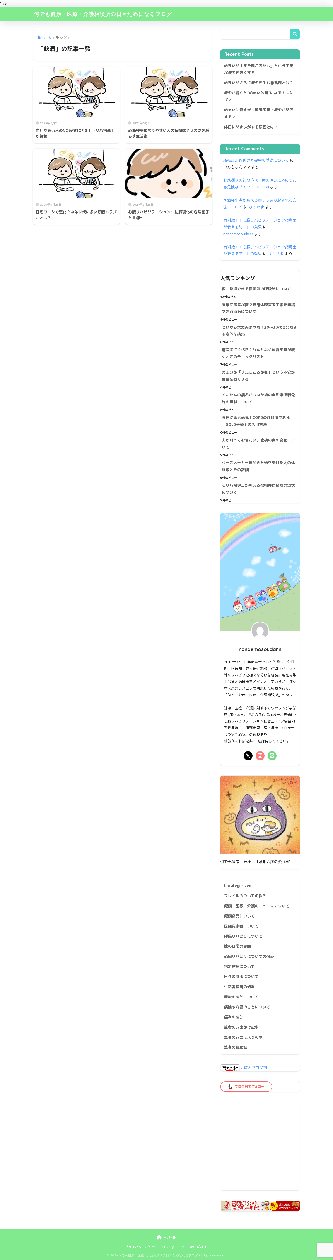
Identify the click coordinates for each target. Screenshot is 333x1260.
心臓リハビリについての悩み (249, 956)
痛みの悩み (233, 1016)
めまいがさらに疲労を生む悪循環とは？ (258, 82)
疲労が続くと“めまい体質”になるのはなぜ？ (258, 96)
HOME (169, 1237)
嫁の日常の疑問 (237, 946)
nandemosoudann (238, 233)
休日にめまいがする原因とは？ (251, 127)
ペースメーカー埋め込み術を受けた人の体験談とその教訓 (258, 466)
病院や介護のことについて (247, 1007)
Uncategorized (237, 885)
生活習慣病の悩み (239, 986)
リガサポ (275, 253)
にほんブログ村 (253, 1067)
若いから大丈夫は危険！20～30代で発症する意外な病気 (259, 331)
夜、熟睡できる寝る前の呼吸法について (256, 288)
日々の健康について (241, 976)
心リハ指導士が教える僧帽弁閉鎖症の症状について (258, 489)
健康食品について (239, 915)
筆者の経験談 (235, 1047)
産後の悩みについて (241, 996)
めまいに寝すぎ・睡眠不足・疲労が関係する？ (258, 113)
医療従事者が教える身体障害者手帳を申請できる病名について (258, 308)
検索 (295, 34)
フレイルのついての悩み (245, 895)
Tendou (262, 186)
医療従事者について (241, 926)
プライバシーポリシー (142, 1246)
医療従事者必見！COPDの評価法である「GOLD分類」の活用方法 (256, 421)
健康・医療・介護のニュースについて (257, 905)
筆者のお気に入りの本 (243, 1037)
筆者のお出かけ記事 (241, 1027)
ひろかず (256, 207)
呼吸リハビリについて (243, 936)
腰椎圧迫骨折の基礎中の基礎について (256, 160)
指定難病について (239, 966)
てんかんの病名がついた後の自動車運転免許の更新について (258, 398)
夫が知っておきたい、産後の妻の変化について (258, 443)
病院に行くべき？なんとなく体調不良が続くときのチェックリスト (258, 353)
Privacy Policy (173, 1246)
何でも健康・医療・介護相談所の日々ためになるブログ (103, 14)
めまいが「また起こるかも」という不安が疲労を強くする (258, 69)
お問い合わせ (198, 1246)
